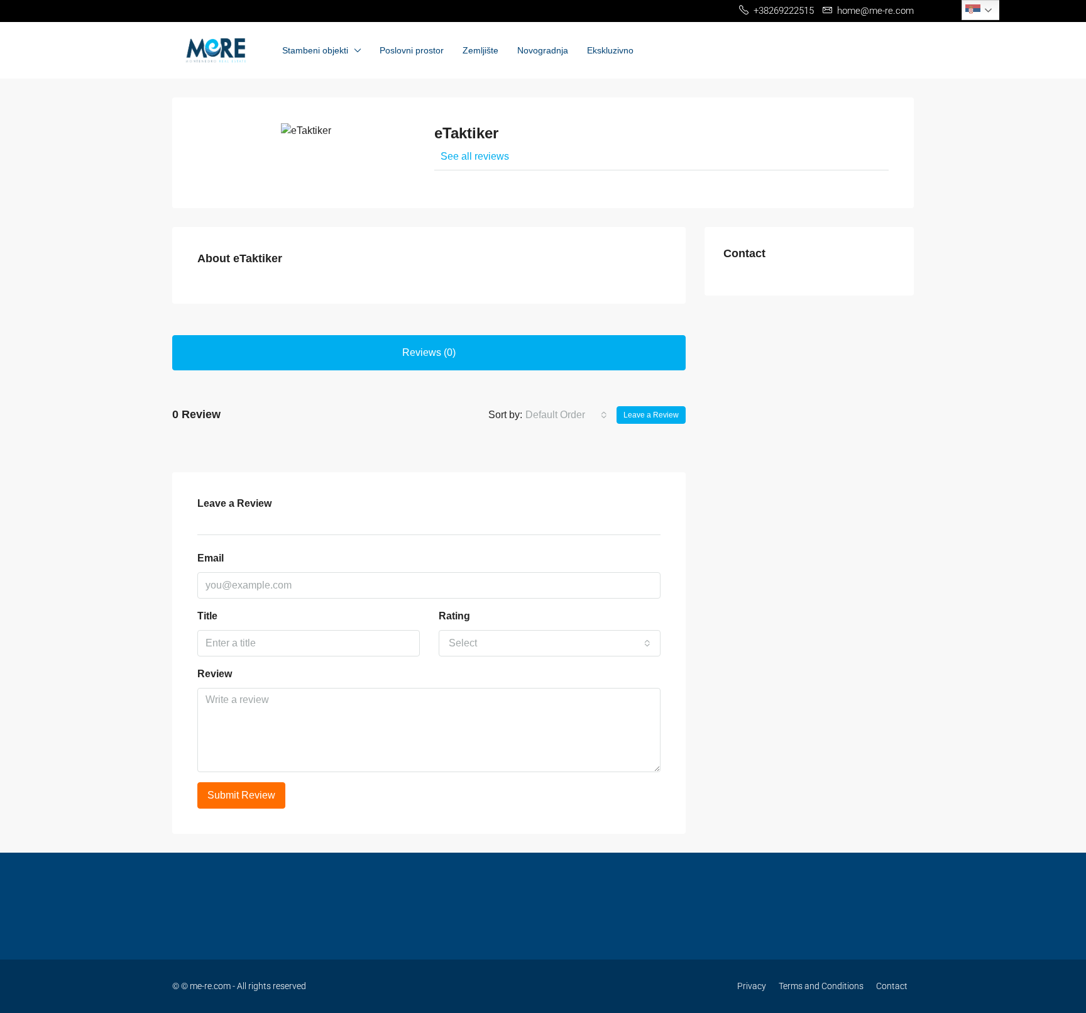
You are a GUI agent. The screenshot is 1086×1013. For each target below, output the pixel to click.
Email (210, 558)
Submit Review (241, 795)
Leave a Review (651, 415)
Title (207, 616)
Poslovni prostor (412, 50)
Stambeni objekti (315, 50)
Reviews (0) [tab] (429, 352)
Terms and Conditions (821, 986)
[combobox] (566, 415)
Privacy (751, 986)
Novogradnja (542, 50)
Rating (454, 616)
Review (214, 673)
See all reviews (475, 156)
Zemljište (480, 50)
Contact (892, 986)
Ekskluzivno (610, 50)
